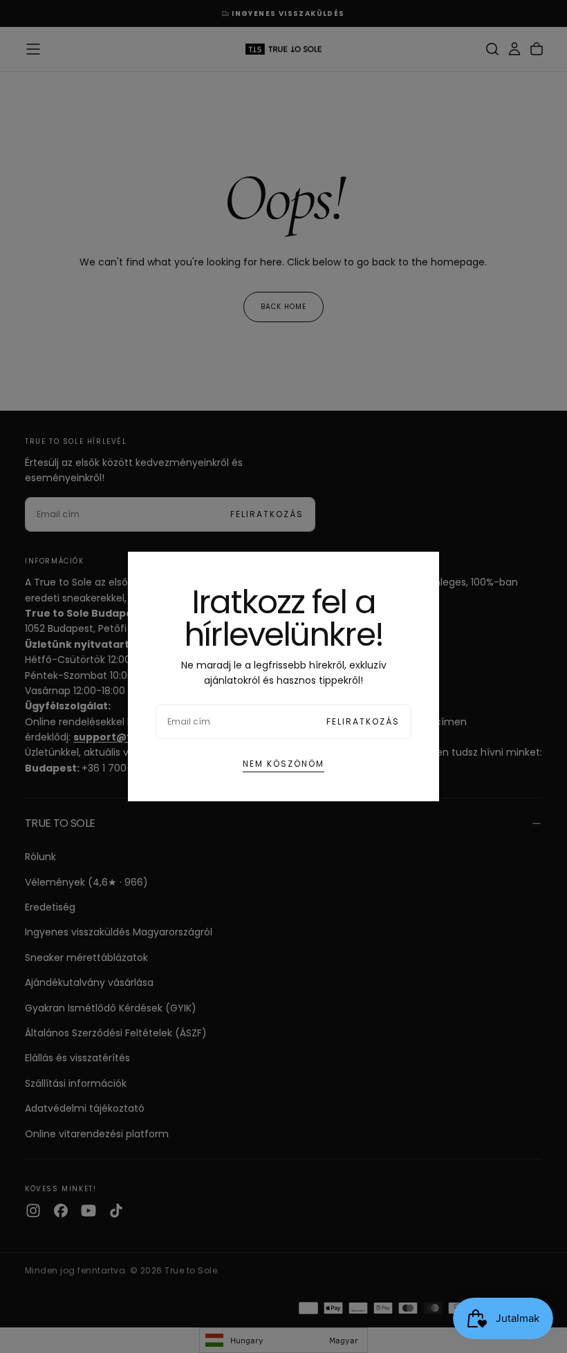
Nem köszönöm (283, 763)
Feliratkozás (363, 721)
